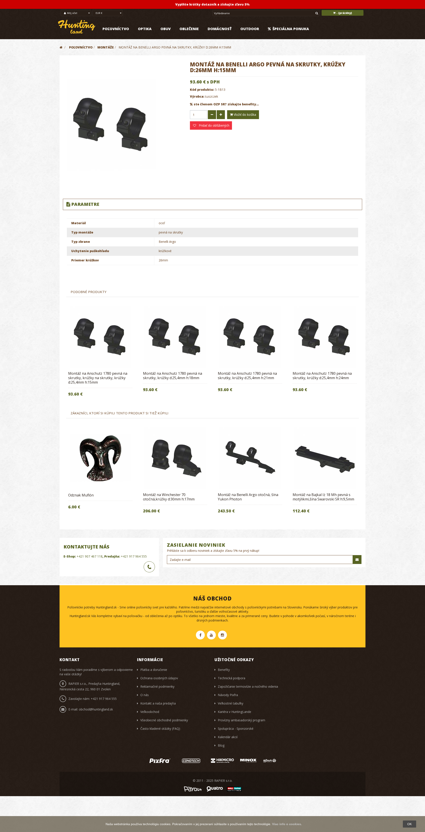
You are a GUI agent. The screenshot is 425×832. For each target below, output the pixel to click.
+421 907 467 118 (89, 556)
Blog (221, 745)
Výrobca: (197, 96)
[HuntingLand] (77, 27)
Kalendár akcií (228, 737)
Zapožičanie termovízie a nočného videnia (248, 686)
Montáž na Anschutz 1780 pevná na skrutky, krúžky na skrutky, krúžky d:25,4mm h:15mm (97, 377)
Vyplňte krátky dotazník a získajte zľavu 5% (212, 4)
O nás (144, 695)
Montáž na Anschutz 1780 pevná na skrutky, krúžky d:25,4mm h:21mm (247, 375)
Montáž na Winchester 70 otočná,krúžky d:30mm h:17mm (169, 496)
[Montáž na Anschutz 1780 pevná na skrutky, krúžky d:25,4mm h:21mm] (249, 337)
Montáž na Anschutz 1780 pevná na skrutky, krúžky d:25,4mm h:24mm (322, 375)
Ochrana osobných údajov (159, 678)
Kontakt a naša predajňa (158, 703)
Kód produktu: (202, 89)
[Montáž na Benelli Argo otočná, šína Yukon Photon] (249, 458)
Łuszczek (211, 96)
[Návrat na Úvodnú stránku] (61, 47)
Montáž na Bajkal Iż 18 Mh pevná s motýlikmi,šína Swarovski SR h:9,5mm (323, 496)
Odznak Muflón (81, 495)
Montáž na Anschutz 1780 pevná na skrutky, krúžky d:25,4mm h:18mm (172, 375)
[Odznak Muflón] (100, 458)
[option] (100, 354)
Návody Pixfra (228, 695)
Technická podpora (231, 678)
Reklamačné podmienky (157, 686)
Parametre (85, 204)
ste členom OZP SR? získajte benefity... (226, 104)
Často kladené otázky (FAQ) (160, 728)
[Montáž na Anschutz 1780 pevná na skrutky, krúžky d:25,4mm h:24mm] (324, 337)
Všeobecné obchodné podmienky (164, 720)
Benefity (224, 670)
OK (409, 824)
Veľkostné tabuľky (230, 703)
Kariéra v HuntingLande (234, 712)
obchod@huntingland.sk (96, 709)
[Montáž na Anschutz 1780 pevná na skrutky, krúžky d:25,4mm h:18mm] (175, 337)
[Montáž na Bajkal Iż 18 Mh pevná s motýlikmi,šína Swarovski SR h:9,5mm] (324, 458)
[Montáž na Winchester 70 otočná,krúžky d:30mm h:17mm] (175, 458)
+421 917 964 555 (134, 556)
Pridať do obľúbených (213, 125)
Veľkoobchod (149, 712)
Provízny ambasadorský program (241, 720)
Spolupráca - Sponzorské (235, 728)
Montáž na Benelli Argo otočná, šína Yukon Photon (248, 496)
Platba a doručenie (153, 670)
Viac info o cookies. (287, 824)
